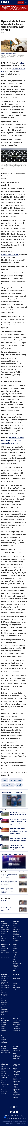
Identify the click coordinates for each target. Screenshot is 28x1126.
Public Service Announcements (5, 1083)
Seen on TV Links (5, 954)
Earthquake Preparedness (16, 933)
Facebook (3, 1022)
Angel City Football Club (16, 966)
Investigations (4, 1006)
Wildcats (15, 957)
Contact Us (4, 1090)
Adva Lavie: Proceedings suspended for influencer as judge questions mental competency (8, 890)
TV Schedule (4, 1071)
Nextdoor (3, 1030)
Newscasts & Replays (16, 982)
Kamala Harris (16, 1030)
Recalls (10, 33)
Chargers (15, 948)
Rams (14, 946)
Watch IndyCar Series (16, 1082)
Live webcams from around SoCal (16, 988)
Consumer (3, 933)
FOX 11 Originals (5, 976)
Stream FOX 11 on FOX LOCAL (16, 979)
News (3, 921)
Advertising (4, 1077)
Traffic (14, 925)
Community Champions (4, 991)
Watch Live (20, 2)
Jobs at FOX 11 (5, 1075)
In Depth (3, 980)
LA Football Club (17, 963)
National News (5, 929)
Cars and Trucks (15, 780)
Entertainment (4, 931)
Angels (14, 956)
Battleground (16, 1032)
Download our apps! (4, 1036)
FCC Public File (5, 1079)
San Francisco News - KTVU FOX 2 (16, 1052)
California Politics (17, 1020)
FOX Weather (16, 940)
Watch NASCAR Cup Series (17, 1078)
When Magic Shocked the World (4, 995)
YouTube (3, 1028)
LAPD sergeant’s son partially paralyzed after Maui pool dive (17, 847)
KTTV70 (3, 1014)
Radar (14, 927)
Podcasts (3, 1039)
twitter (11, 1107)
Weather (16, 921)
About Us (4, 1064)
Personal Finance (5, 1052)
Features (4, 974)
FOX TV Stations (4, 33)
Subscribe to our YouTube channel (12, 854)
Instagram (3, 1024)
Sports (15, 944)
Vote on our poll (5, 956)
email (20, 1107)
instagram (14, 1107)
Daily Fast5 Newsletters (4, 1041)
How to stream (5, 1034)
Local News (5, 872)
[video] (23, 902)
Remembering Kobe (4, 1011)
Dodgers (15, 954)
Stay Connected (5, 1019)
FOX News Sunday (4, 939)
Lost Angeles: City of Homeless (5, 988)
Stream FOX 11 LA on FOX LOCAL (12, 793)
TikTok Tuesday (5, 957)
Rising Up (3, 1004)
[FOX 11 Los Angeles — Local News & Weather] (5, 2)
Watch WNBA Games (16, 1094)
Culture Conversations (4, 1008)
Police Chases (4, 927)
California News (5, 925)
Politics (3, 937)
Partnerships (4, 1091)
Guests (3, 946)
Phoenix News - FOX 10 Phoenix (17, 1056)
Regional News (16, 1047)
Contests (3, 1066)
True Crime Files (5, 985)
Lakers (14, 950)
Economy (3, 1048)
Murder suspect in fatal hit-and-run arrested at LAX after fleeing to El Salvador (9, 883)
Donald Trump (16, 1024)
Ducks (14, 961)
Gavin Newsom (16, 1028)
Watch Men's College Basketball (16, 1086)
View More (22, 872)
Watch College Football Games (17, 1072)
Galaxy (14, 968)
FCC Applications (5, 1081)
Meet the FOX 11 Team (5, 1068)
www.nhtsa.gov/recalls (10, 254)
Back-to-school (5, 952)
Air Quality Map (16, 929)
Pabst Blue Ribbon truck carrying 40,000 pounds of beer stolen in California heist (9, 876)
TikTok (3, 1026)
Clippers (15, 952)
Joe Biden (15, 1026)
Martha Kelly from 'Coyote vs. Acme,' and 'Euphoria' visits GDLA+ (8, 909)
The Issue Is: (4, 978)
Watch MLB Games (16, 1075)
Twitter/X (3, 1032)
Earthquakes (16, 931)
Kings (14, 959)
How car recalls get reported (8, 53)
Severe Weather (17, 936)
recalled (21, 63)
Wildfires (15, 938)
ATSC (2, 1086)
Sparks (14, 970)
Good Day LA (5, 944)
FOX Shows (4, 1073)
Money (3, 1046)
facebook (8, 1107)
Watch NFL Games (15, 1068)
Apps (14, 985)
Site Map (3, 1093)
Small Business (5, 1050)
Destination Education (4, 999)
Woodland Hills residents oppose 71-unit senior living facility (18, 814)
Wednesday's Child (4, 983)
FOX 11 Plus (4, 1088)
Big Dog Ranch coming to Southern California (7, 901)
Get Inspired (4, 1002)
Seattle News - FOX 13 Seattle (16, 1059)
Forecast (15, 923)
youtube (17, 1107)
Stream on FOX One (16, 1065)
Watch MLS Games (16, 1098)
